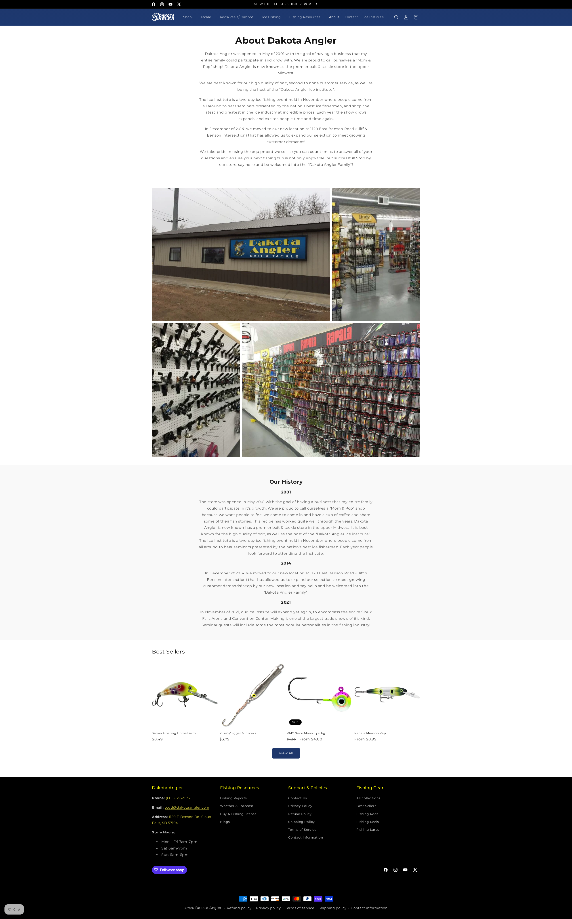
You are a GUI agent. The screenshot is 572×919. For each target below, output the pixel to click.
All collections (368, 798)
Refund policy (239, 908)
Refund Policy (300, 814)
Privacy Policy (300, 806)
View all (286, 753)
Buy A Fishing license (238, 814)
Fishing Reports (233, 798)
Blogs (225, 822)
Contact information (369, 908)
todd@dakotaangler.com (187, 807)
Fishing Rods (367, 814)
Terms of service (299, 908)
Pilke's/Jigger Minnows (237, 733)
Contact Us (297, 798)
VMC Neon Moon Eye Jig (306, 733)
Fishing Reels (367, 822)
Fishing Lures (367, 830)
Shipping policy (333, 908)
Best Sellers (366, 806)
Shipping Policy (301, 822)
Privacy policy (268, 908)
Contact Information (305, 838)
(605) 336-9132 (178, 798)
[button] (189, 17)
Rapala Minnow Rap (370, 733)
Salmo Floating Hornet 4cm (174, 733)
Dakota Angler (208, 908)
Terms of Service (302, 830)
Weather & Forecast (236, 806)
